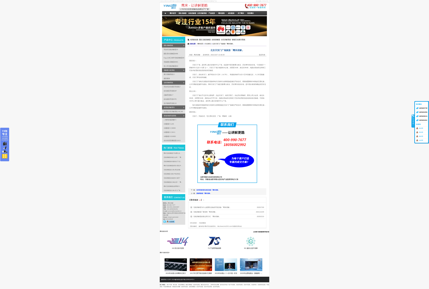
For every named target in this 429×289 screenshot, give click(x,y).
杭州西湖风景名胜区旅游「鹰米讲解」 (208, 190)
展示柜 (175, 284)
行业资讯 (208, 44)
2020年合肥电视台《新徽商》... (251, 273)
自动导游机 (216, 286)
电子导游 (169, 284)
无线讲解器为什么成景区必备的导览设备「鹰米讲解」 (212, 207)
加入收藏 (258, 1)
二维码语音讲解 (214, 284)
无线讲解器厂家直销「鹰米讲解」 (205, 212)
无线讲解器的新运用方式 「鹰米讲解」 (206, 216)
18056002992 (423, 112)
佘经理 (421, 140)
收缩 (413, 121)
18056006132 (423, 116)
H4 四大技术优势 (178, 248)
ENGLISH (265, 1)
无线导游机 (239, 284)
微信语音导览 (205, 284)
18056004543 (423, 120)
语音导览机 (247, 284)
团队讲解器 (189, 284)
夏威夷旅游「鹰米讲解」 (204, 193)
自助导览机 (184, 286)
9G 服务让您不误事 (251, 248)
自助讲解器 (192, 286)
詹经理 (421, 136)
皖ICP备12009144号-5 (187, 279)
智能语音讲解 (176, 286)
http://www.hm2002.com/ (224, 226)
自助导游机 (196, 284)
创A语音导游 (224, 284)
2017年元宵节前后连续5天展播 (201, 273)
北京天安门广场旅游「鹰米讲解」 (223, 44)
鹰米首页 (200, 44)
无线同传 (254, 284)
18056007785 (423, 108)
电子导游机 (231, 284)
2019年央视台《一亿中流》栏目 (226, 273)
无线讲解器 (181, 284)
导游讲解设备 (167, 286)
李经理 (421, 132)
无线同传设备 (262, 284)
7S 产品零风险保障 (214, 248)
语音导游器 (199, 286)
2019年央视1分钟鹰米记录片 (176, 273)
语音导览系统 (208, 286)
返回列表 (262, 55)
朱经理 (421, 128)
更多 (167, 252)
